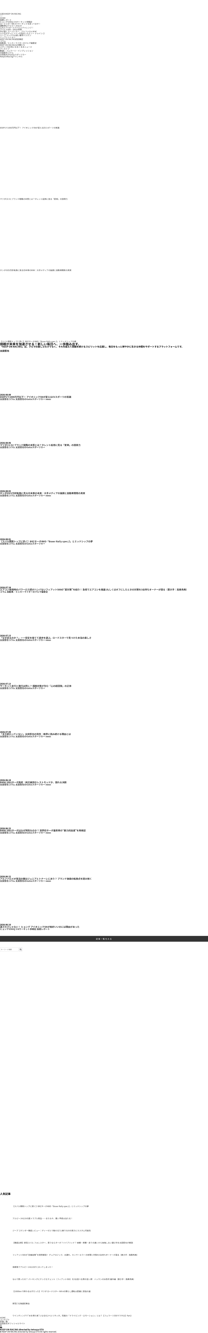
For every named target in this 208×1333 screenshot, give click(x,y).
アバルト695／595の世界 (11, 29)
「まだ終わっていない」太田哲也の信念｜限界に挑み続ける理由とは (35, 734)
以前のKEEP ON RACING (10, 13)
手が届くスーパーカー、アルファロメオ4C (18, 31)
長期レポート (6, 19)
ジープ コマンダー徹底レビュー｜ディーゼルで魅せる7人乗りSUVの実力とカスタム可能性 (52, 1230)
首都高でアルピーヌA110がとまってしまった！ (33, 1266)
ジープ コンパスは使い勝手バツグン (15, 35)
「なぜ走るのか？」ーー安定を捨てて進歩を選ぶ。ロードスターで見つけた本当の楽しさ (45, 637)
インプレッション (7, 37)
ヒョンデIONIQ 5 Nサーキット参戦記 (16, 21)
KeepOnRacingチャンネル (11, 56)
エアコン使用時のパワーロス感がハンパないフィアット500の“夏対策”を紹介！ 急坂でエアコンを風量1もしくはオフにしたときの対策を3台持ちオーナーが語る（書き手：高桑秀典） (94, 589)
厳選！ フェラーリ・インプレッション (16, 50)
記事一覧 (4, 1321)
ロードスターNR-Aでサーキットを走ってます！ (20, 23)
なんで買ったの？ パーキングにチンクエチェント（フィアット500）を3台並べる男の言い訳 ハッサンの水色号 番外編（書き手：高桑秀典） (74, 1279)
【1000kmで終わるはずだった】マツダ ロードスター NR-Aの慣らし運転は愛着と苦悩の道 (52, 1291)
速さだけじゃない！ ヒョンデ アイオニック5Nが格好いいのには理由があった (39, 926)
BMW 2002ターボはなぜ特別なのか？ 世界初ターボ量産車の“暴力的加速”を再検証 (43, 830)
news (48, 399)
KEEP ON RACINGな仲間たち (12, 44)
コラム (3, 41)
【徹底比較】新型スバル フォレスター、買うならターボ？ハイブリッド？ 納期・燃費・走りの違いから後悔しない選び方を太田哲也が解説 (73, 1242)
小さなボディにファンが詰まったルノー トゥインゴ (22, 33)
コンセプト (5, 1319)
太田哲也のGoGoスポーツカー (13, 54)
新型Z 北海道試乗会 (21, 1303)
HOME (3, 17)
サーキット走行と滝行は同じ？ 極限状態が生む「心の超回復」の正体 (35, 686)
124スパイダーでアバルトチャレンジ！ (17, 27)
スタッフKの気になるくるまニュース (16, 46)
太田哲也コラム (6, 52)
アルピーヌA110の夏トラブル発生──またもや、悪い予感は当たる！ (43, 1218)
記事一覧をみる (104, 938)
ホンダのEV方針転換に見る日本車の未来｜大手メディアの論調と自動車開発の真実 (42, 493)
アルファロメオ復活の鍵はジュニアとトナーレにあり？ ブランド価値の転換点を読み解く (46, 878)
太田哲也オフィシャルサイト (12, 1323)
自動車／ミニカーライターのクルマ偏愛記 (18, 43)
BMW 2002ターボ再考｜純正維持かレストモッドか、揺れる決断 (33, 782)
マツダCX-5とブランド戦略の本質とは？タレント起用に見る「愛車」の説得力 (40, 445)
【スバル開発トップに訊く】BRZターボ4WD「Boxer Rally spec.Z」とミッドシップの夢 (46, 541)
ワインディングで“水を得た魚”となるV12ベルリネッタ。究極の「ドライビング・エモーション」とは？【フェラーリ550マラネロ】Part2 (72, 1315)
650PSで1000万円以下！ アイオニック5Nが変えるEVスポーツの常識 (35, 397)
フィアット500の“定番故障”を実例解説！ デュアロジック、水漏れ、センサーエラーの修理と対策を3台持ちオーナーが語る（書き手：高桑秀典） (76, 1254)
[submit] (20, 949)
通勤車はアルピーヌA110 (11, 25)
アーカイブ (5, 48)
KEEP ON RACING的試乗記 (11, 39)
